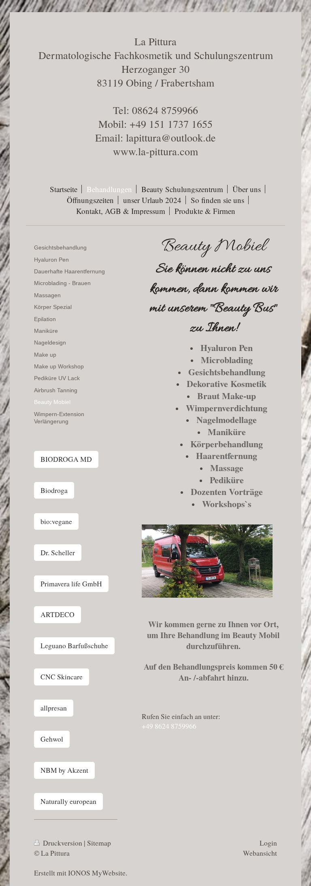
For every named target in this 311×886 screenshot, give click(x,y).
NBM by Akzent (64, 770)
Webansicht (260, 853)
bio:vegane (56, 521)
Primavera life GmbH (71, 583)
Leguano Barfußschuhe (74, 645)
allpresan (53, 708)
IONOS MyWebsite (97, 873)
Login (268, 843)
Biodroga (54, 490)
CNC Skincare (61, 676)
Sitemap (99, 843)
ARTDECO (57, 614)
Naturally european (68, 801)
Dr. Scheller (57, 552)
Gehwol (51, 739)
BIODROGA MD (66, 459)
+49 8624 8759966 (169, 726)
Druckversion (62, 843)
